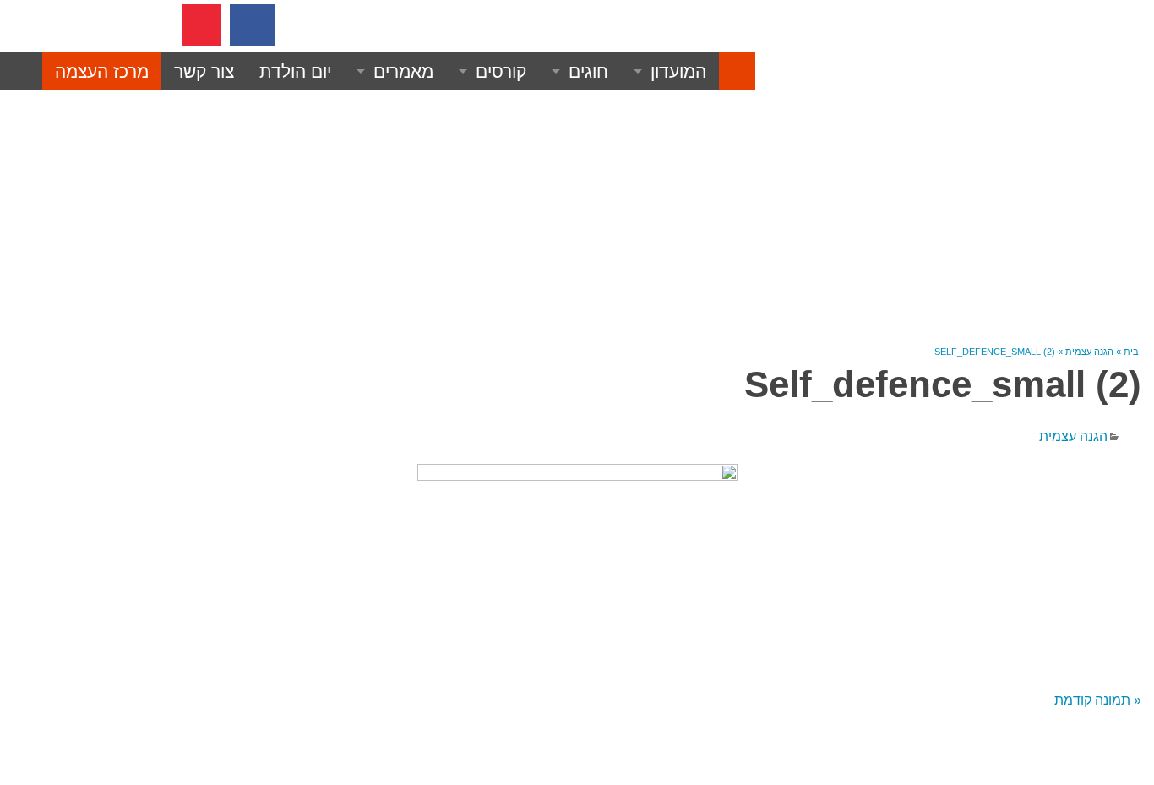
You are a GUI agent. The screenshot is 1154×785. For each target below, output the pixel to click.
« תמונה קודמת (1097, 700)
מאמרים (403, 71)
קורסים (501, 71)
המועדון (678, 71)
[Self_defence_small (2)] (577, 562)
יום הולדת (295, 71)
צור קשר (204, 71)
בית (1131, 351)
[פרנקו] (737, 71)
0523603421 (367, 24)
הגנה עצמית (1089, 351)
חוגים (588, 71)
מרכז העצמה (102, 71)
